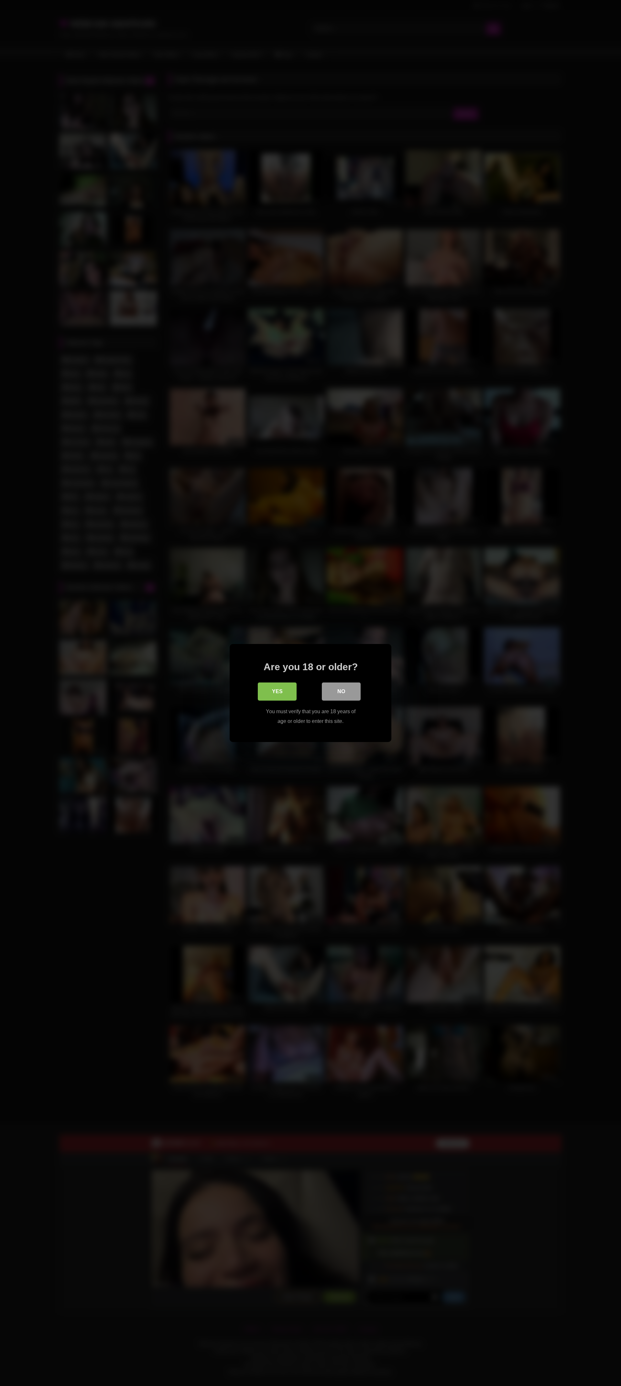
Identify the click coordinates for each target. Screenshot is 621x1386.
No (341, 691)
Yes (277, 691)
